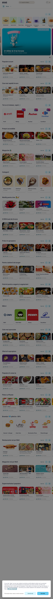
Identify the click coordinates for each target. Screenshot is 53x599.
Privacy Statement (12, 589)
